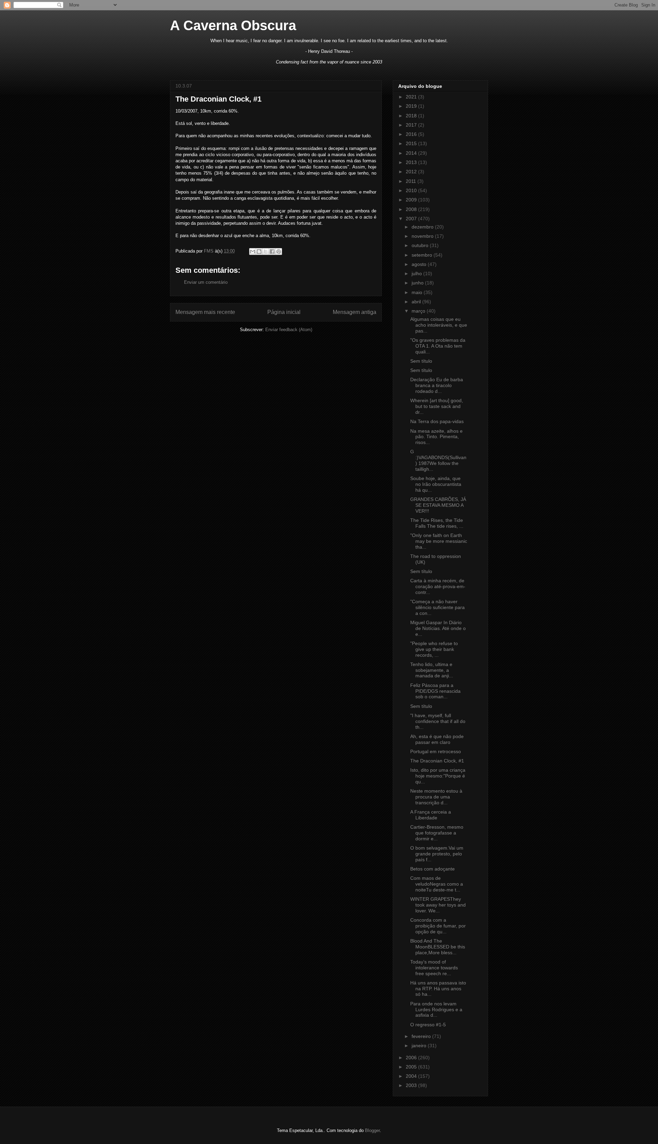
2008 (412, 209)
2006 (412, 1057)
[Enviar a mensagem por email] (252, 251)
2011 (411, 181)
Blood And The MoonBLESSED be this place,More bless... (437, 946)
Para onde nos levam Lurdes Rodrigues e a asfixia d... (436, 1009)
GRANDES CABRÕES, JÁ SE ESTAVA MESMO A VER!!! (438, 505)
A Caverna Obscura (233, 25)
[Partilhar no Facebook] (272, 251)
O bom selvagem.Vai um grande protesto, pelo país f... (436, 853)
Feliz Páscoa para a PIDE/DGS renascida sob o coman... (435, 691)
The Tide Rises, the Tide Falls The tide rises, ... (436, 523)
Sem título (421, 361)
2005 (412, 1067)
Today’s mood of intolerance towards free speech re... (434, 967)
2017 (412, 125)
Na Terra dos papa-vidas (437, 421)
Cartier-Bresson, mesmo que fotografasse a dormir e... (436, 832)
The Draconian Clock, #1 (437, 760)
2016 (412, 134)
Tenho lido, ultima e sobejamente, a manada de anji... (431, 670)
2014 (412, 153)
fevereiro (422, 1036)
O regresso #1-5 (428, 1024)
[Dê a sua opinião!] (259, 251)
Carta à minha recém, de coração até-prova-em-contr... (437, 586)
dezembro (423, 227)
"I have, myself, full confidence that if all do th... (437, 721)
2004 (412, 1076)
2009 (412, 199)
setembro (423, 255)
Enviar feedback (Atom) (288, 329)
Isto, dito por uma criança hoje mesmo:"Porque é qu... (437, 775)
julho (417, 273)
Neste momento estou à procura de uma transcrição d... (436, 796)
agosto (420, 264)
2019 (412, 106)
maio (418, 292)
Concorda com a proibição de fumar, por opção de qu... (438, 925)
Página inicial (284, 312)
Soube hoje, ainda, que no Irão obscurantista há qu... (435, 484)
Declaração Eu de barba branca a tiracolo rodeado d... (436, 385)
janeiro (420, 1045)
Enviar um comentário (206, 282)
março (419, 311)
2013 (412, 162)
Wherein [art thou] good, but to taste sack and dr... (436, 406)
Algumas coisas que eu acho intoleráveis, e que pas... (438, 325)
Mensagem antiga (354, 312)
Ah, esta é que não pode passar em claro (437, 739)
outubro (421, 245)
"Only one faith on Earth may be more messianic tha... (438, 541)
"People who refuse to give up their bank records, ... (434, 649)
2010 (412, 190)
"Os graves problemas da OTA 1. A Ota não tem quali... (437, 345)
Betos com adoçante (432, 869)
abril (417, 301)
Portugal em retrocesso (435, 751)
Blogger (372, 1130)
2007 (412, 218)
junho (418, 282)
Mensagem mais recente (205, 312)
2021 (412, 97)
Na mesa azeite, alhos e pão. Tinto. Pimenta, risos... (436, 436)
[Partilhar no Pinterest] (278, 251)
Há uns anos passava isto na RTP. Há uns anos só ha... (438, 988)
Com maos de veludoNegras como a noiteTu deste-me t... (436, 883)
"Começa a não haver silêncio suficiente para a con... (437, 607)
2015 (412, 143)
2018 (412, 115)
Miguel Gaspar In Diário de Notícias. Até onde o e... (438, 628)
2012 (412, 171)
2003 (412, 1085)
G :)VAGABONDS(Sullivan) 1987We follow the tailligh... (438, 460)
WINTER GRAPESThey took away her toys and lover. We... (438, 904)
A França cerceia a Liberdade (430, 814)
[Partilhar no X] (265, 251)
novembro (423, 236)
